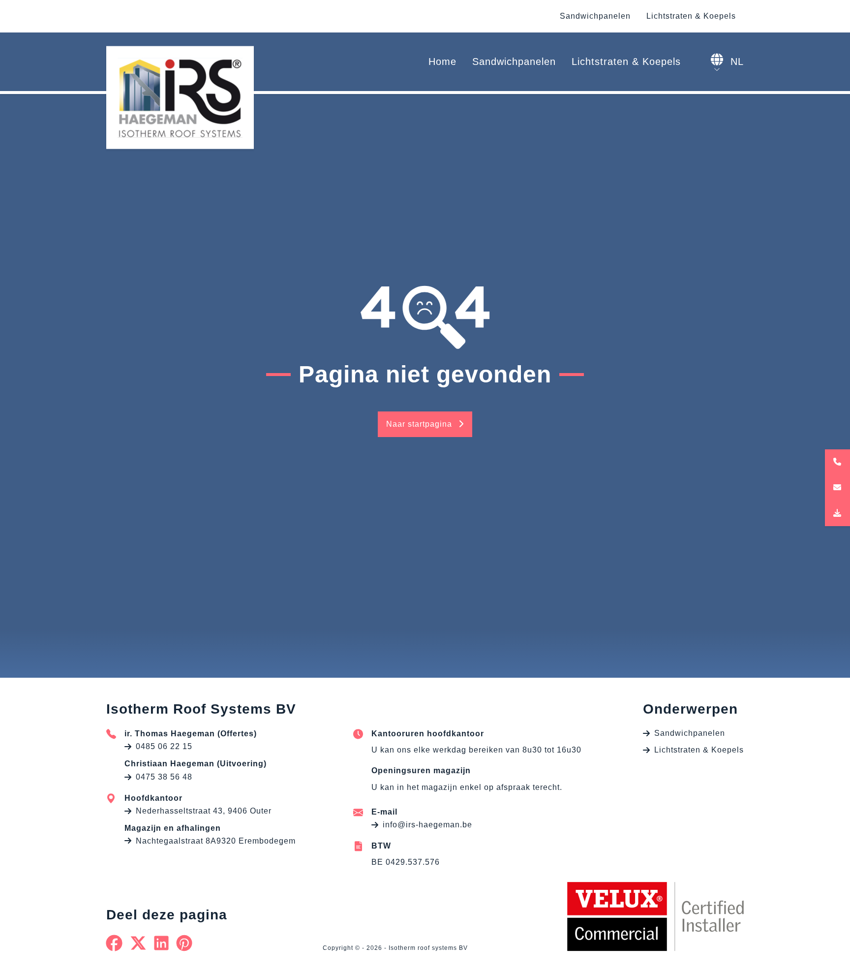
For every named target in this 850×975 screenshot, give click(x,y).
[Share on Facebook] (114, 943)
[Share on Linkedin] (161, 943)
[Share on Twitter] (138, 943)
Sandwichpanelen (595, 16)
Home (442, 61)
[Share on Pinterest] (184, 943)
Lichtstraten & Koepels (691, 16)
